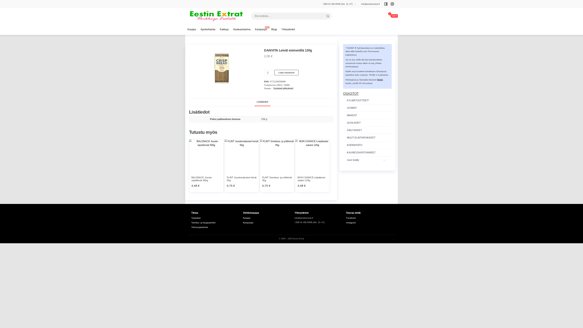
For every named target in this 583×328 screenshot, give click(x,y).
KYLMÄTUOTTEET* (358, 100)
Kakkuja (224, 29)
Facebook (351, 218)
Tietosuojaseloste (199, 227)
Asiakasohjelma (242, 29)
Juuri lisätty (366, 160)
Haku (327, 16)
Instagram (351, 222)
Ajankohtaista (208, 29)
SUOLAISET (354, 122)
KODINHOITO (354, 145)
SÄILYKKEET (354, 130)
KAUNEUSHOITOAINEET (361, 152)
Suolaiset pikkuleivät (283, 88)
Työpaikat (196, 218)
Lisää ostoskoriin (286, 72)
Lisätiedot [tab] (262, 102)
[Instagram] (392, 4)
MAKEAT (352, 115)
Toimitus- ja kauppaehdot (203, 222)
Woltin (380, 80)
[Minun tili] (380, 16)
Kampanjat (261, 29)
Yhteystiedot (288, 29)
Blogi (274, 29)
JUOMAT (352, 108)
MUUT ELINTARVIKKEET (361, 137)
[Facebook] (386, 4)
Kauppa (192, 29)
